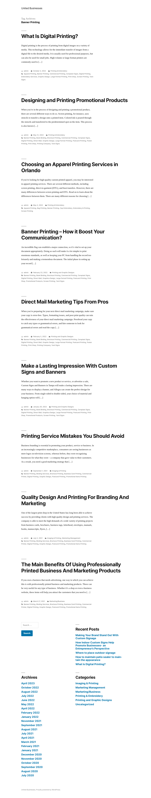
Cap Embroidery (66, 208)
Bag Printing (41, 208)
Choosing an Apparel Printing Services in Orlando (69, 167)
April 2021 (27, 737)
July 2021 (27, 733)
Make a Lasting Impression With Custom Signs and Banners (69, 369)
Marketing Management (71, 538)
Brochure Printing (54, 138)
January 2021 (29, 750)
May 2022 (27, 704)
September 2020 (32, 767)
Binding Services (42, 474)
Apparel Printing (30, 74)
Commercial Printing (57, 74)
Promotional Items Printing (76, 477)
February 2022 (30, 712)
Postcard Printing (79, 141)
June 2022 (28, 700)
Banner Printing (43, 74)
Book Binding (41, 138)
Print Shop (72, 77)
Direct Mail (37, 141)
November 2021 (31, 720)
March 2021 (28, 741)
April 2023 (28, 683)
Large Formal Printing (64, 278)
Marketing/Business (57, 601)
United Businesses (31, 8)
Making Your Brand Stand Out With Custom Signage (97, 637)
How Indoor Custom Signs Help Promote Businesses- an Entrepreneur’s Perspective (95, 645)
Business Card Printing (72, 474)
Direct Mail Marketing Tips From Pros (64, 302)
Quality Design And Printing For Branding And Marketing (75, 500)
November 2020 (31, 758)
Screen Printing (83, 77)
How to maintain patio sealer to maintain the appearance (99, 658)
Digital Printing (84, 74)
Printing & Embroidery (59, 71)
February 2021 (30, 746)
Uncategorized (85, 704)
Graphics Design (49, 278)
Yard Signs (55, 144)
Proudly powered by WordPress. (48, 790)
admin (26, 71)
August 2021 (29, 729)
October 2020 (30, 762)
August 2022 (29, 691)
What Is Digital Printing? (49, 36)
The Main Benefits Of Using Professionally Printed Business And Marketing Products (71, 567)
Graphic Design (44, 77)
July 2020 (27, 775)
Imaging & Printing (59, 471)
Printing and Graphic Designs (63, 273)
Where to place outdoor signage (95, 652)
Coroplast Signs (72, 74)
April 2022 (28, 708)
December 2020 (31, 754)
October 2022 (30, 687)
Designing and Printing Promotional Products (74, 100)
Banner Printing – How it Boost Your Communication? (63, 234)
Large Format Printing (59, 77)
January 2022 (30, 716)
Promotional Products (34, 281)
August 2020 (29, 771)
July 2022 (27, 695)
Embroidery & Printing (81, 208)
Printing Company (44, 144)
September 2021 (31, 725)
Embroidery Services (29, 77)
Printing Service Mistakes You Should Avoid (72, 436)
